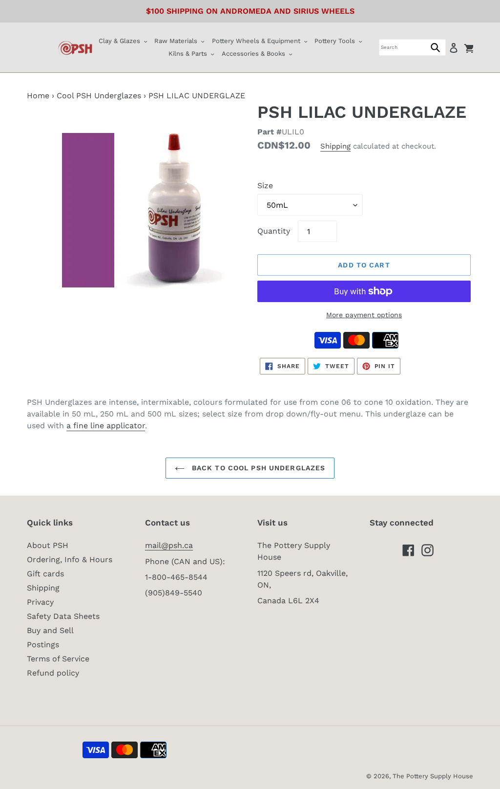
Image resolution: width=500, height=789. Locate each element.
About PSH (47, 545)
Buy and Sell (50, 630)
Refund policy (53, 673)
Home (38, 95)
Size (265, 185)
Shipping (335, 146)
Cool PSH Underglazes (99, 95)
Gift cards (45, 573)
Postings (43, 644)
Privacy (40, 602)
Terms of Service (58, 658)
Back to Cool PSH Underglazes (257, 468)
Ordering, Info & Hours (69, 559)
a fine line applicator (105, 425)
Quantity (273, 231)
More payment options (364, 315)
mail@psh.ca (169, 545)
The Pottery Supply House (433, 776)
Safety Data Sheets (63, 616)
